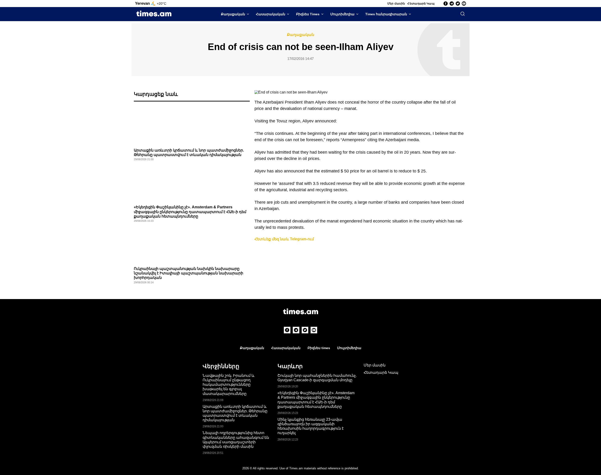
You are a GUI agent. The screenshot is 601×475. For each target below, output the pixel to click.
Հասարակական (270, 14)
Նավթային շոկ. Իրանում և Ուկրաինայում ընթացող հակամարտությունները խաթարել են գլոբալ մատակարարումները (228, 385)
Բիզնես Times (308, 14)
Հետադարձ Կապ (421, 3)
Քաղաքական (233, 14)
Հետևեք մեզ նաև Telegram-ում (284, 239)
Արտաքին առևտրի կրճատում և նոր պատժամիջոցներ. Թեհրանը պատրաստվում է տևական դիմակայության (235, 413)
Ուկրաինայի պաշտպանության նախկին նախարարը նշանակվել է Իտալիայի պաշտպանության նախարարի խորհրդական (188, 273)
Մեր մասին (396, 3)
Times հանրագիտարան (386, 14)
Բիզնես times (319, 348)
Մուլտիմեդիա (342, 14)
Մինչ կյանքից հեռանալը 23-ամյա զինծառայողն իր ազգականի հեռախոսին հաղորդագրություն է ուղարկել (310, 426)
